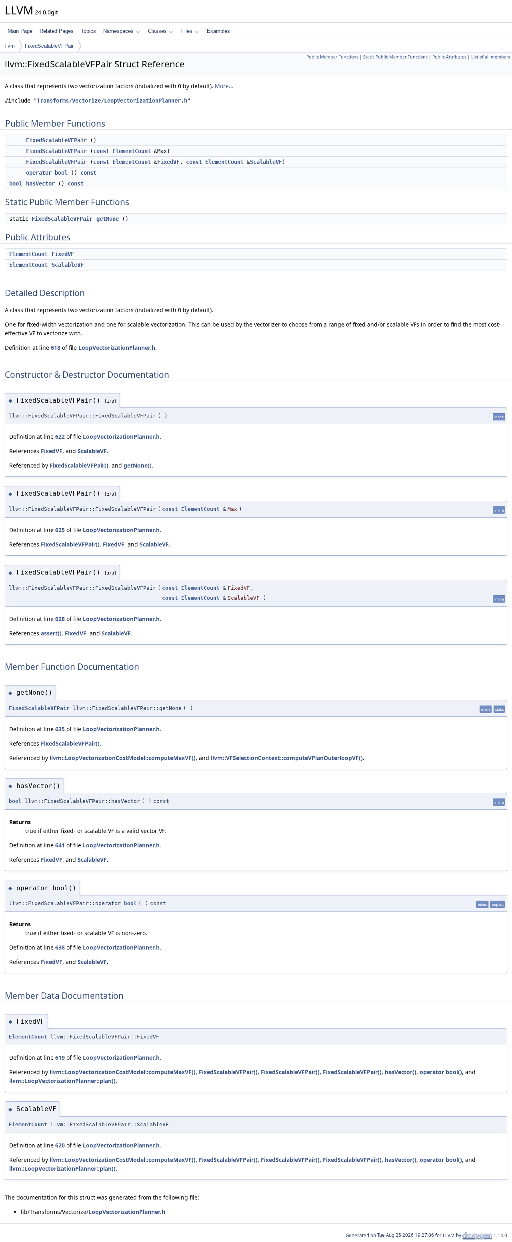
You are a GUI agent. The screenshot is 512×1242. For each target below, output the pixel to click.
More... (224, 86)
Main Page (20, 31)
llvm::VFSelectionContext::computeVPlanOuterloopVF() (287, 758)
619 (60, 1057)
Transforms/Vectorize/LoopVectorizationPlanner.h (112, 100)
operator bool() (441, 1072)
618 (55, 347)
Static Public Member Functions (395, 57)
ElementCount (131, 151)
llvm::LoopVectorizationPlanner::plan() (62, 1081)
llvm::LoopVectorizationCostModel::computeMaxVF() (123, 758)
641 (60, 845)
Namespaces (118, 31)
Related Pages (57, 31)
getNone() (138, 465)
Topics (88, 31)
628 (60, 619)
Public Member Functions (332, 57)
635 (60, 729)
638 (60, 947)
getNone (107, 219)
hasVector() (400, 1072)
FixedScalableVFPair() (79, 465)
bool (15, 183)
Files (186, 31)
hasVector (40, 183)
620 (60, 1145)
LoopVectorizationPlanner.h (116, 347)
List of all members (490, 57)
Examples (218, 31)
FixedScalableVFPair (49, 46)
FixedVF (168, 162)
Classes (157, 31)
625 (60, 530)
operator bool (47, 172)
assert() (51, 633)
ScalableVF (266, 162)
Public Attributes (449, 57)
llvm (10, 46)
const (101, 151)
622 (60, 436)
